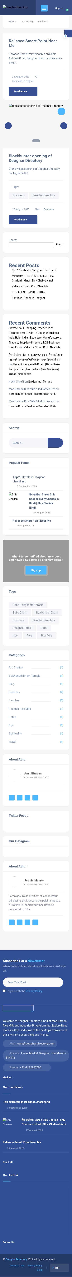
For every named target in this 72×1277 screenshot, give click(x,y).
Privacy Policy (34, 991)
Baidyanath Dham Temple (24, 675)
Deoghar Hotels (22, 627)
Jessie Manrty (34, 880)
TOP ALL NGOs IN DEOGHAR (29, 292)
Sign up (36, 570)
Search (13, 240)
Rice (29, 635)
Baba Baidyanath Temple (28, 604)
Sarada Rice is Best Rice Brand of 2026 (32, 393)
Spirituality (15, 733)
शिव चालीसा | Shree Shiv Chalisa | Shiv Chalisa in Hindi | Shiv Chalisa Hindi (44, 1122)
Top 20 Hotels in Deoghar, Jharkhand (34, 270)
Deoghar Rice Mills (20, 708)
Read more (20, 91)
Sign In (59, 8)
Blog (11, 683)
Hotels (13, 717)
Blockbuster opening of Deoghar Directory (30, 158)
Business (17, 81)
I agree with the (24, 991)
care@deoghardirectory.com (36, 1043)
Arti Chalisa (16, 667)
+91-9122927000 (30, 1067)
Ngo (15, 635)
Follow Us (8, 1242)
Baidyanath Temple (40, 381)
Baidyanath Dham (47, 612)
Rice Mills (46, 635)
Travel (12, 741)
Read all (8, 1162)
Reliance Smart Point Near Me (30, 286)
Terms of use (17, 1265)
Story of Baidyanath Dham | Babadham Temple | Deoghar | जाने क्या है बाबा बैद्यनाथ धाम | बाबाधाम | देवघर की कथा (34, 369)
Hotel (44, 627)
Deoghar (28, 81)
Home (12, 21)
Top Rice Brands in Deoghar (28, 297)
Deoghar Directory (44, 195)
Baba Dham (20, 612)
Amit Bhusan (33, 773)
